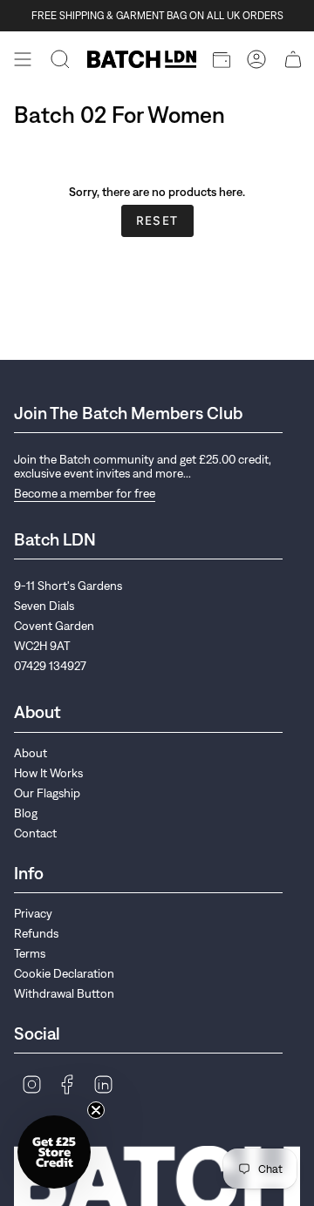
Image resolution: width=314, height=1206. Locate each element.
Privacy (33, 913)
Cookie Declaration (64, 973)
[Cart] (293, 59)
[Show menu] (22, 59)
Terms (29, 953)
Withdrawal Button (64, 993)
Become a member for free (84, 493)
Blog (26, 813)
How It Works (48, 773)
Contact (35, 833)
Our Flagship (47, 793)
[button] (54, 1152)
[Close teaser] (96, 1110)
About (30, 753)
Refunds (36, 933)
